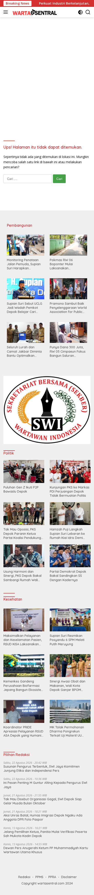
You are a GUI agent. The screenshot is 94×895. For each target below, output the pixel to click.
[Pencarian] (88, 12)
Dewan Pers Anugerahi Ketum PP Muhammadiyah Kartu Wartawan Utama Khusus (45, 850)
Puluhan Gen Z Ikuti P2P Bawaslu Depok (21, 489)
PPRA (52, 877)
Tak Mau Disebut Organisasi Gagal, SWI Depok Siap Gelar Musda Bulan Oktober (42, 801)
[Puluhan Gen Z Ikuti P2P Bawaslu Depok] (23, 471)
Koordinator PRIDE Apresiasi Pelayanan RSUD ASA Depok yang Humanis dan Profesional (23, 731)
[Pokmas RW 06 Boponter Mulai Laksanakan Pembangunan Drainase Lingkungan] (68, 245)
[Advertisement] (47, 71)
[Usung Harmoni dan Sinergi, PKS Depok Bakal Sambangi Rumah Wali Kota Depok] (23, 555)
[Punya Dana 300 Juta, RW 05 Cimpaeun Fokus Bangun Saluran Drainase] (68, 332)
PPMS (39, 877)
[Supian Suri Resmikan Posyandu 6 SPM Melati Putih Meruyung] (70, 620)
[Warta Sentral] (34, 12)
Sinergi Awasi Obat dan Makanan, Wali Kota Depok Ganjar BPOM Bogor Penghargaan (67, 685)
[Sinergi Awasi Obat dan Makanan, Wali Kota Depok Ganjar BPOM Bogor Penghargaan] (70, 665)
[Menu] (6, 12)
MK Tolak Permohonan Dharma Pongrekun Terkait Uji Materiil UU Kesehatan (67, 731)
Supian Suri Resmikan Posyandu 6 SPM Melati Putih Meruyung (67, 640)
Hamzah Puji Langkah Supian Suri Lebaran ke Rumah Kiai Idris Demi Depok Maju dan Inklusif (68, 533)
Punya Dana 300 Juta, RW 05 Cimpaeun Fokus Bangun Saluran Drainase (68, 351)
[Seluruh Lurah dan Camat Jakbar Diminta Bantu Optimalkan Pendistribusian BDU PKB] (25, 332)
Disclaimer (69, 877)
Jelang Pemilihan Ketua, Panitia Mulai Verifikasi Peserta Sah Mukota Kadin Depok (45, 834)
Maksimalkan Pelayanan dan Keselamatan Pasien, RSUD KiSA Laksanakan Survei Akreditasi (22, 640)
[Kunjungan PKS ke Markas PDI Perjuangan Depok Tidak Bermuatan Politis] (70, 471)
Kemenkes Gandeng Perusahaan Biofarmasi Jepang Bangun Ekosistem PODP (23, 685)
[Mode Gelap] (80, 12)
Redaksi (24, 877)
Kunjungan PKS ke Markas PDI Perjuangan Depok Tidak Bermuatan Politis (69, 491)
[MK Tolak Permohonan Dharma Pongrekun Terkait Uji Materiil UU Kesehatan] (70, 711)
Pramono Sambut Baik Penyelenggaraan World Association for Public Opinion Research (68, 308)
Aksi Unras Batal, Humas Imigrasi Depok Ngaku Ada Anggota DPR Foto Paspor (42, 817)
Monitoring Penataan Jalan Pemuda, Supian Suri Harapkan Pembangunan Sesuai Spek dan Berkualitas (24, 264)
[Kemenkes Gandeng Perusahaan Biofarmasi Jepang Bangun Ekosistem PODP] (23, 665)
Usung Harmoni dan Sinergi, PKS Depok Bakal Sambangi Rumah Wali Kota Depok (22, 576)
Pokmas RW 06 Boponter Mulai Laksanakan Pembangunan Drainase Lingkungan (68, 264)
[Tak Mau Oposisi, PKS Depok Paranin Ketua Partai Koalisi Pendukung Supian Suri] (23, 513)
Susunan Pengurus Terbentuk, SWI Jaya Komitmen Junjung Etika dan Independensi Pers (41, 768)
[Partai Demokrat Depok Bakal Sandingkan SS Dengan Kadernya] (70, 555)
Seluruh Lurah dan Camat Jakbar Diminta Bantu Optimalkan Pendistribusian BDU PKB (25, 351)
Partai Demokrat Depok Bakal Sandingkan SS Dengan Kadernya (68, 576)
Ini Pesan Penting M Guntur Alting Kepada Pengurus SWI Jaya (45, 785)
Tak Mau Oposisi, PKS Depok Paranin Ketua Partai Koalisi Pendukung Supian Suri (22, 533)
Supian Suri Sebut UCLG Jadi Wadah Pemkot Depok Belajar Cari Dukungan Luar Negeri (24, 308)
